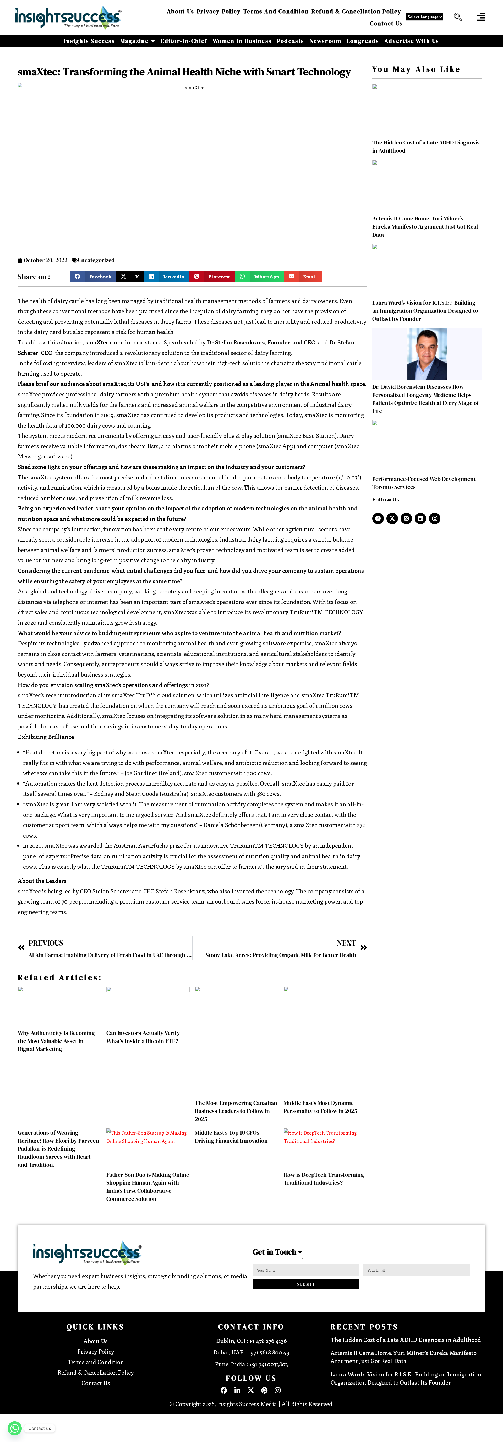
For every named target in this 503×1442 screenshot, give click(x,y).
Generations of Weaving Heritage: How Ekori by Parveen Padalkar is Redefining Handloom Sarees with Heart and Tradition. (58, 1148)
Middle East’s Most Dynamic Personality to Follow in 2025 (320, 1107)
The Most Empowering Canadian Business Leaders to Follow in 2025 (236, 1111)
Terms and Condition (276, 11)
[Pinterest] (406, 518)
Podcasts (290, 41)
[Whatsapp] (15, 1428)
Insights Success (89, 41)
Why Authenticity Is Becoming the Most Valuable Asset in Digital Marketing (56, 1041)
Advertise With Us (411, 41)
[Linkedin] (420, 518)
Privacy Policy (219, 11)
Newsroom (326, 41)
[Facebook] (378, 518)
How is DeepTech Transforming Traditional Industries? (324, 1179)
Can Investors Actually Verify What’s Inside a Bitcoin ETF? (143, 1037)
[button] (456, 17)
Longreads (363, 41)
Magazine (134, 41)
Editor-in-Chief (184, 41)
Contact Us (386, 23)
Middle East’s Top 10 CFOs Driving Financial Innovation (231, 1136)
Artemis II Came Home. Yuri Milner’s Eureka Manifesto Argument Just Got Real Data (425, 226)
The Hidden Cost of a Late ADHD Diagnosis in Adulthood (406, 1339)
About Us (180, 11)
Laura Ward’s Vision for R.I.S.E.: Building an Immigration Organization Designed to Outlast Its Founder (425, 311)
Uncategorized (96, 260)
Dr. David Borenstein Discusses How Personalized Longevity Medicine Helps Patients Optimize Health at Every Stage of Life (425, 399)
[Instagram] (434, 518)
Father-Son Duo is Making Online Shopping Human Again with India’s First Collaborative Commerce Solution (147, 1187)
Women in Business (242, 41)
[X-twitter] (392, 518)
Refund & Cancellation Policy (356, 11)
